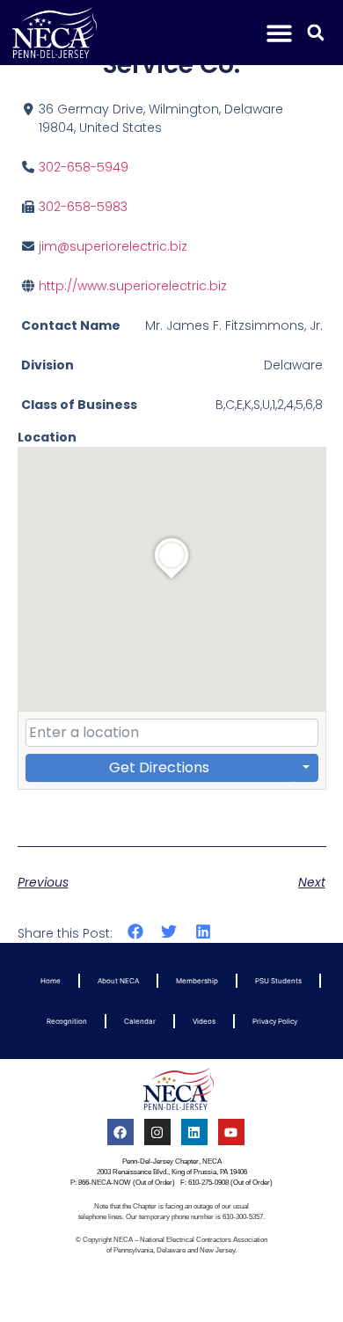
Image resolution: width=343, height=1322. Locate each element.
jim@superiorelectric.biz (113, 246)
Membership (197, 980)
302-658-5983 (83, 206)
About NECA (118, 980)
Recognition (67, 1021)
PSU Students (278, 980)
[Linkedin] (194, 1132)
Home (50, 980)
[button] (280, 33)
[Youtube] (231, 1132)
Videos (204, 1021)
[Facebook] (120, 1132)
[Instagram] (157, 1132)
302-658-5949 (83, 167)
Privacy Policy (274, 1021)
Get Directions (159, 767)
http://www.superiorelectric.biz (133, 286)
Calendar (140, 1021)
